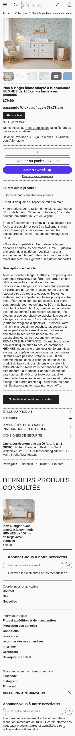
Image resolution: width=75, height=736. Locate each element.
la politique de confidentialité (34, 727)
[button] (16, 4)
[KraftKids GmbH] (37, 4)
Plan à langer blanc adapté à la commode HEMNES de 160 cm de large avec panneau (19, 522)
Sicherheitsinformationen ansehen (31, 399)
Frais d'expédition (37, 127)
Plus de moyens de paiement (37, 176)
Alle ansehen (14, 115)
